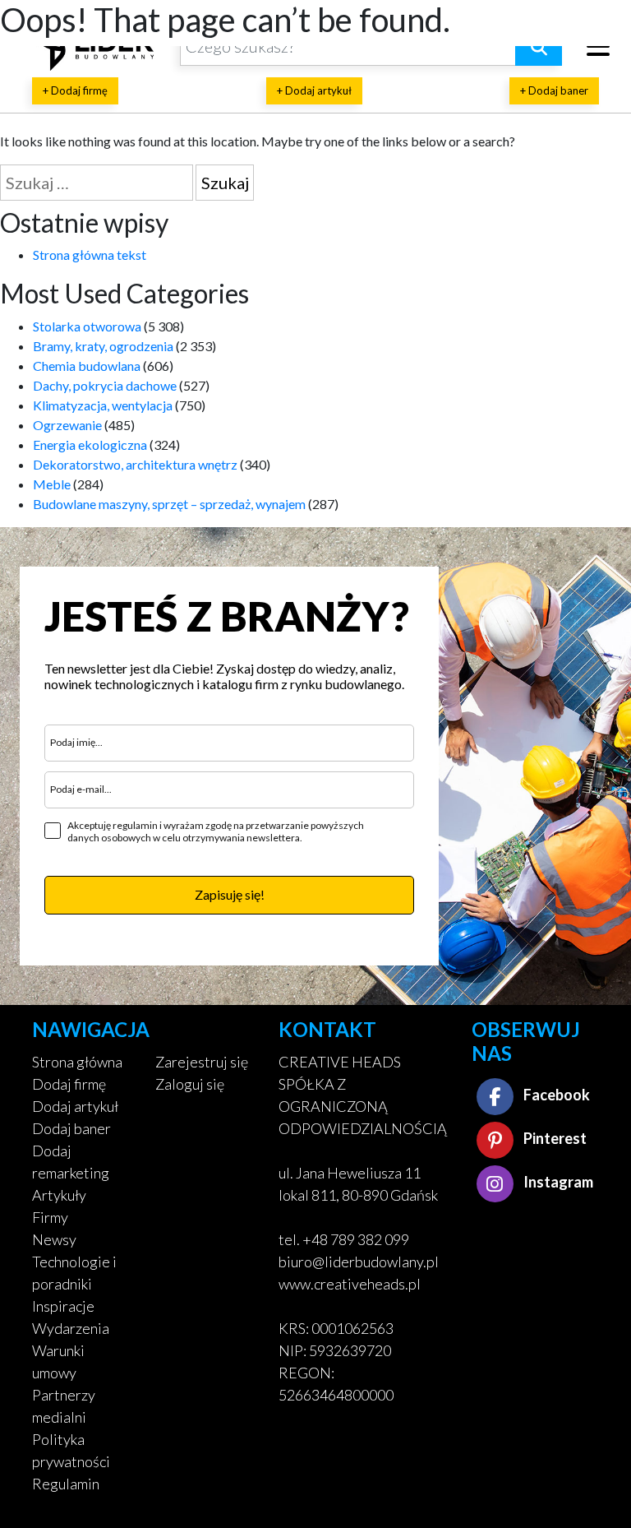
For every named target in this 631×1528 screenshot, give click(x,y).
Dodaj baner (71, 1128)
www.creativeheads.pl (350, 1284)
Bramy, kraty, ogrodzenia (103, 346)
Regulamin (65, 1484)
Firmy (50, 1217)
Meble (52, 484)
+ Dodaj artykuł (314, 90)
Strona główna (77, 1062)
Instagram (557, 1182)
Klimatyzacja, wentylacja (103, 405)
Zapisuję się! (230, 894)
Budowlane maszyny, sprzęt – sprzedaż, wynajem (169, 504)
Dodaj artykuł (75, 1106)
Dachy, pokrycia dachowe (105, 385)
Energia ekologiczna (90, 444)
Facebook (555, 1095)
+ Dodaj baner (554, 90)
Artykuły (59, 1195)
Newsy (54, 1239)
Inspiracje (63, 1306)
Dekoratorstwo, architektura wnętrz (135, 464)
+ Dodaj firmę (75, 90)
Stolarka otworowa (87, 326)
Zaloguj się (189, 1084)
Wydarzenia (70, 1328)
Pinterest (554, 1138)
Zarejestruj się (201, 1062)
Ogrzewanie (67, 425)
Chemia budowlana (86, 365)
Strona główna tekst (89, 254)
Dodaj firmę (69, 1084)
